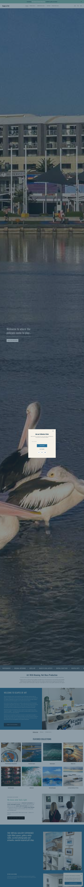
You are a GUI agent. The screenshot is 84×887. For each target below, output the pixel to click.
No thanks (42, 449)
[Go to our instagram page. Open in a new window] (42, 452)
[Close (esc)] (53, 431)
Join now (42, 445)
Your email (34, 441)
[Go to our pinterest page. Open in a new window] (45, 452)
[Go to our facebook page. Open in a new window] (39, 452)
